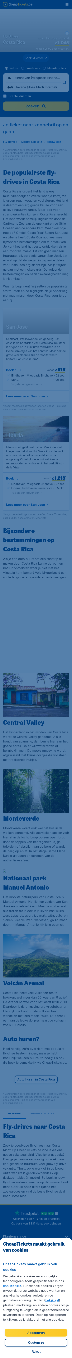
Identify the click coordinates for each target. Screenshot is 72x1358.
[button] (36, 1351)
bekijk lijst (52, 1300)
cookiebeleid (12, 1286)
